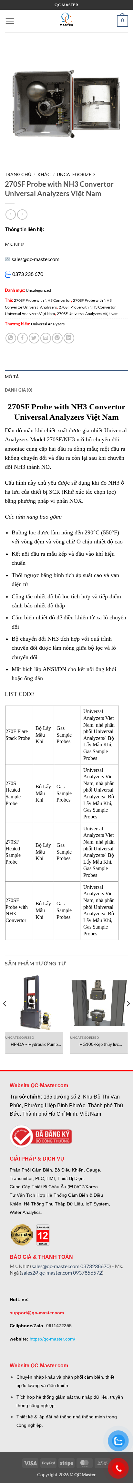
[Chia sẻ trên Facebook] (22, 338)
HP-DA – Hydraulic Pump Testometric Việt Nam (34, 1044)
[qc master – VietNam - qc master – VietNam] (66, 21)
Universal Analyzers (48, 323)
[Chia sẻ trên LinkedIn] (69, 338)
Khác (44, 174)
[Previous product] (22, 214)
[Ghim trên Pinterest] (57, 338)
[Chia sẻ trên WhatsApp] (10, 338)
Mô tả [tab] (12, 376)
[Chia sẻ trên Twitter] (34, 338)
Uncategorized (76, 174)
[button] (10, 21)
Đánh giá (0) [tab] (18, 390)
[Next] (128, 1016)
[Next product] (10, 214)
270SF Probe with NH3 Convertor (42, 300)
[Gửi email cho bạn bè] (45, 338)
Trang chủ (18, 174)
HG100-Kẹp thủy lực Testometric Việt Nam (98, 1044)
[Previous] (5, 1016)
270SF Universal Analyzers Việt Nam (87, 313)
